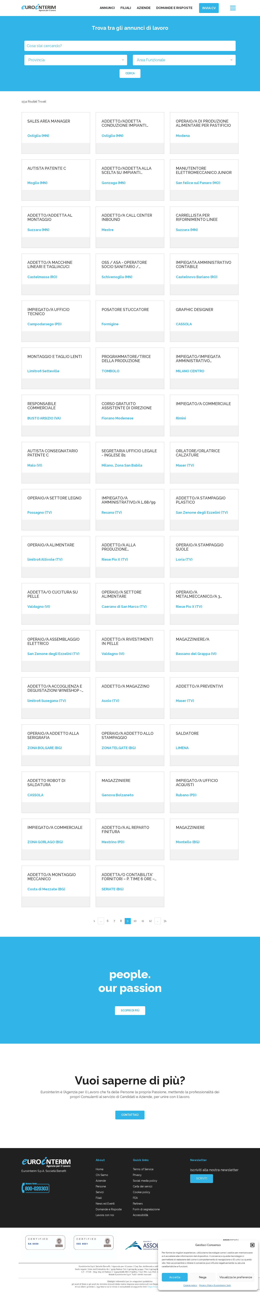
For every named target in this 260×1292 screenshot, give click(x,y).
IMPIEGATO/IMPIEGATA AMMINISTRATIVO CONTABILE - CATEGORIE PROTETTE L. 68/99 (199, 358)
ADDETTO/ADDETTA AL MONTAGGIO (49, 217)
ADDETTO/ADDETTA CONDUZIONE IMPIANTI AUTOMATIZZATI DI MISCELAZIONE (124, 123)
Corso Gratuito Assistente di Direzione (127, 406)
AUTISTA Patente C (46, 168)
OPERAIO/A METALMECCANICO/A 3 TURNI (198, 594)
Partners (138, 1203)
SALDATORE (187, 733)
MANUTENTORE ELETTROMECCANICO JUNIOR (204, 170)
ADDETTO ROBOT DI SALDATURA (46, 782)
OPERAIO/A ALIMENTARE (50, 545)
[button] (252, 1245)
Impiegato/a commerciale (203, 404)
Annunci (107, 8)
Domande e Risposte (109, 1209)
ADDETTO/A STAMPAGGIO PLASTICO (201, 500)
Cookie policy (190, 1285)
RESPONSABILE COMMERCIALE (41, 406)
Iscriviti (201, 1178)
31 (165, 920)
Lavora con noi (105, 1215)
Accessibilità (140, 1215)
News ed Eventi (105, 1203)
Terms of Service (143, 1169)
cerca (130, 73)
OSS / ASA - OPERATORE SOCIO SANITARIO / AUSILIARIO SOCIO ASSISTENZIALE (124, 264)
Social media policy (145, 1180)
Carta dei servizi (142, 1186)
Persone (101, 1186)
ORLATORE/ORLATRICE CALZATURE (198, 453)
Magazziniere (116, 780)
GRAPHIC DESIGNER (194, 310)
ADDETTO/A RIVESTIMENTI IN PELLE (127, 641)
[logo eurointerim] (39, 7)
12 (150, 920)
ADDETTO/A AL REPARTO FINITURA (125, 829)
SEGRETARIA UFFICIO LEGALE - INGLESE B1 (129, 453)
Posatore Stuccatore (125, 310)
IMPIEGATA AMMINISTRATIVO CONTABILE (203, 264)
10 (135, 920)
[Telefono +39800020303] (35, 1187)
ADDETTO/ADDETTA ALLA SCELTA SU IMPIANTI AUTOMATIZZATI (126, 170)
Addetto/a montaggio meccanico (51, 877)
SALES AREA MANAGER (48, 121)
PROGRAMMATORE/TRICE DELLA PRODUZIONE (126, 358)
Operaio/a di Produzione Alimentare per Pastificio (203, 123)
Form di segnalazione (146, 1209)
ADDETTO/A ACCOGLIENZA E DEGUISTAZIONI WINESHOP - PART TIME (54, 688)
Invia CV (209, 8)
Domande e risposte (174, 8)
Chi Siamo (102, 1175)
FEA (135, 1197)
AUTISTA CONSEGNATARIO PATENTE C (52, 453)
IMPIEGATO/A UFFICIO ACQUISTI (197, 782)
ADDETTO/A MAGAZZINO (125, 686)
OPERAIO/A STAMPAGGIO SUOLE (199, 547)
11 (143, 920)
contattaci (130, 1114)
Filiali (125, 8)
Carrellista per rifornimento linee (197, 217)
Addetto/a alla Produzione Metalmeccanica (120, 547)
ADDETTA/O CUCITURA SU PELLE (52, 594)
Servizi (100, 1192)
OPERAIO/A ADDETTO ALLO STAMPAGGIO (127, 735)
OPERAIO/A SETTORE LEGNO (54, 498)
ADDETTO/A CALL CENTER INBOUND (127, 217)
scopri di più (130, 1010)
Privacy (137, 1175)
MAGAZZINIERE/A (192, 639)
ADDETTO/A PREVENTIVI (199, 686)
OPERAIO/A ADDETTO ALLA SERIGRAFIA (53, 735)
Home (99, 1169)
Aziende (144, 8)
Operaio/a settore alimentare (121, 594)
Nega (202, 1277)
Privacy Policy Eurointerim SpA (215, 1285)
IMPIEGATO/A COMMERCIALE (54, 827)
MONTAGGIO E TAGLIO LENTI (54, 356)
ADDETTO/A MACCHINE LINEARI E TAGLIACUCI (49, 264)
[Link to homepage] (47, 1163)
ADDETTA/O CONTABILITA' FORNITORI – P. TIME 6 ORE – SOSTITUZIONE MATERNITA (128, 877)
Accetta (174, 1277)
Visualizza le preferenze (235, 1277)
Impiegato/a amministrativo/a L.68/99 (129, 500)
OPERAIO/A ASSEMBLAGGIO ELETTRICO (53, 641)
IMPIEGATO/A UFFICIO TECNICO (48, 312)
